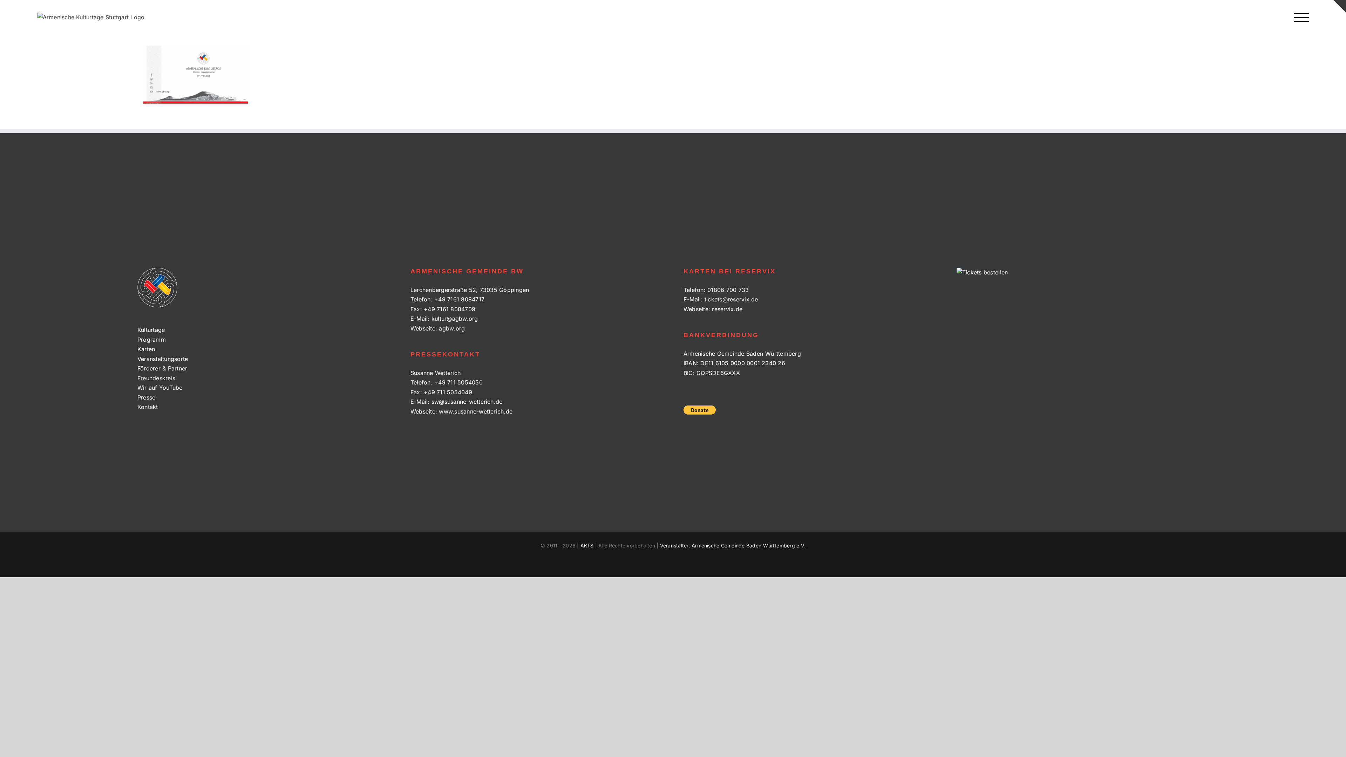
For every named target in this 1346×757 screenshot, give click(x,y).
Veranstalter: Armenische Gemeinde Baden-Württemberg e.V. (732, 545)
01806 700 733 (728, 289)
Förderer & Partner (162, 368)
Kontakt (147, 406)
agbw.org (452, 328)
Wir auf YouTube (160, 387)
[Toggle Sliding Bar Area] (1339, 6)
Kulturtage (151, 329)
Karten (146, 349)
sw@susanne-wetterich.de (467, 401)
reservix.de (727, 309)
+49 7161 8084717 (459, 299)
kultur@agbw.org (454, 318)
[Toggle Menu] (1301, 17)
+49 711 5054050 (458, 382)
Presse (146, 397)
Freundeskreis (156, 378)
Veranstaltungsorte (162, 358)
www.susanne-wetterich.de (475, 411)
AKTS (587, 545)
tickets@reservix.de (731, 299)
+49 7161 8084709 (449, 309)
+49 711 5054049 (448, 392)
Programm (151, 339)
